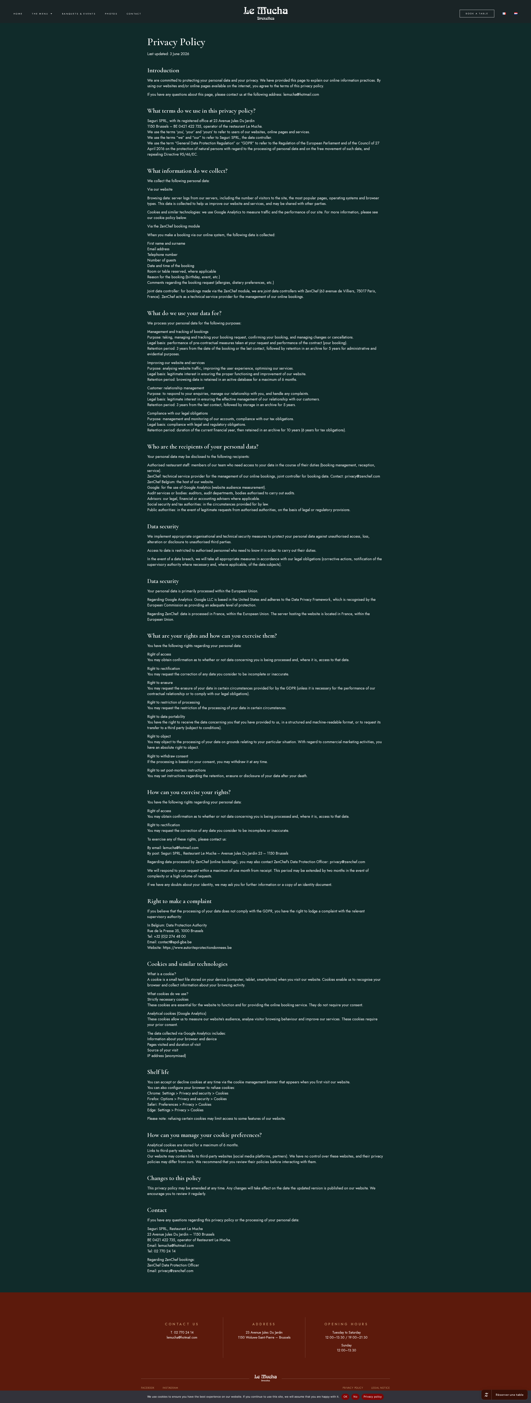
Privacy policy (373, 1396)
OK (345, 1396)
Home (18, 13)
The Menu (40, 13)
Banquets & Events (79, 13)
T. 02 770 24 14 (182, 1332)
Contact (134, 13)
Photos (111, 13)
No (355, 1396)
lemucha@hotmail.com (182, 1337)
